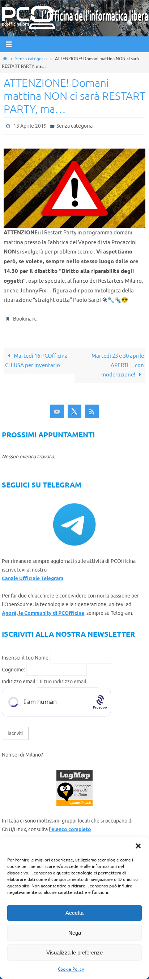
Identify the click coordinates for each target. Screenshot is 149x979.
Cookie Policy (71, 969)
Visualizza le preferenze (74, 952)
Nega (74, 933)
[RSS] (92, 408)
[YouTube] (57, 408)
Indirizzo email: (20, 678)
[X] (74, 408)
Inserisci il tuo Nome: (26, 655)
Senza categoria (31, 59)
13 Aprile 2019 (30, 125)
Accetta (74, 913)
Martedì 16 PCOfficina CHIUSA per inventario (36, 357)
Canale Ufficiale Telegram (32, 575)
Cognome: (13, 666)
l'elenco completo (70, 827)
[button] (138, 846)
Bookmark (24, 316)
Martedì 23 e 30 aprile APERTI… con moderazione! (117, 362)
